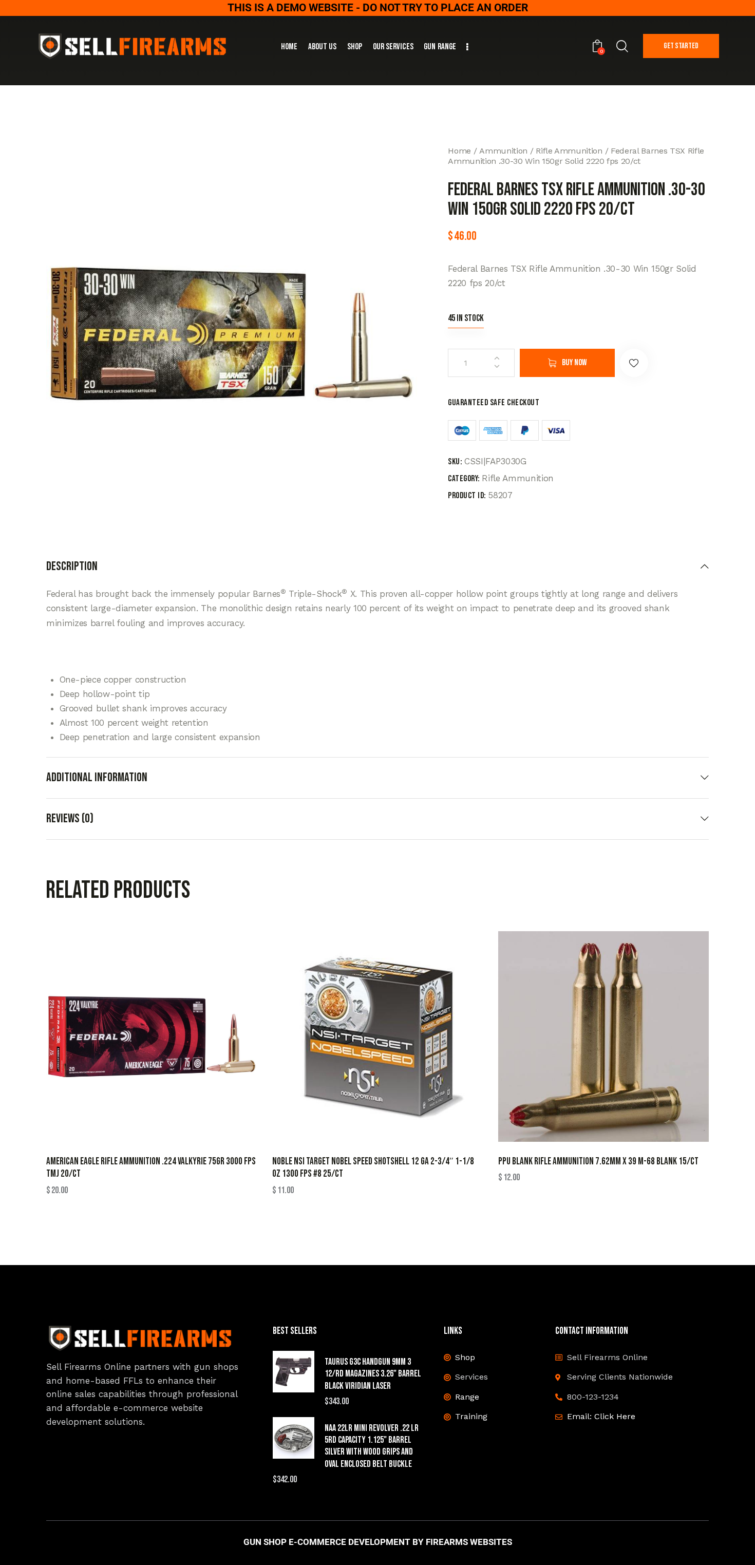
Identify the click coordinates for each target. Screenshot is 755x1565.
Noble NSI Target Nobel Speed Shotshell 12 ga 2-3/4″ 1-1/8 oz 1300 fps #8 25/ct (373, 1168)
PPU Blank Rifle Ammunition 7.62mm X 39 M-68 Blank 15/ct (598, 1161)
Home (459, 151)
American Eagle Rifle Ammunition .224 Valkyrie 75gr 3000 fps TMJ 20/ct (151, 1168)
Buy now (574, 362)
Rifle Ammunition (569, 151)
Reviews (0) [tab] (69, 818)
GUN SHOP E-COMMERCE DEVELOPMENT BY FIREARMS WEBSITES (377, 1542)
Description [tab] (72, 566)
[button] (634, 363)
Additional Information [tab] (96, 777)
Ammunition (503, 151)
